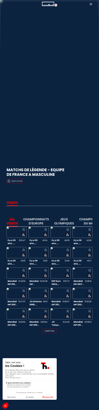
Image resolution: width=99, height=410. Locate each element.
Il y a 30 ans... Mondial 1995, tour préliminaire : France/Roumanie (58, 262)
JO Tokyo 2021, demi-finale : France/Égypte (56, 323)
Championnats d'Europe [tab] (36, 221)
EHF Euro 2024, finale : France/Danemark (57, 283)
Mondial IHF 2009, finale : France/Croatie (34, 283)
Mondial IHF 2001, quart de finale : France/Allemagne (12, 303)
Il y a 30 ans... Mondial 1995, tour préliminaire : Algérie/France (80, 262)
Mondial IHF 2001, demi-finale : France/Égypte (34, 323)
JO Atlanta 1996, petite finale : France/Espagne (36, 303)
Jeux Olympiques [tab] (64, 221)
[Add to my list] (23, 229)
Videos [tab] (12, 203)
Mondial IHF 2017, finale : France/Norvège (79, 323)
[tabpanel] (49, 274)
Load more (49, 331)
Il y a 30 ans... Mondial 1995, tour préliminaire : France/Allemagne (14, 262)
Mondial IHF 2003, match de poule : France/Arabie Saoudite (79, 303)
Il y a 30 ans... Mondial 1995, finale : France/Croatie (13, 242)
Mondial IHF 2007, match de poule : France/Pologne (13, 323)
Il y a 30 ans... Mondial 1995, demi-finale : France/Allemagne (35, 242)
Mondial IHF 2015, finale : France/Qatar (13, 283)
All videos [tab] (12, 221)
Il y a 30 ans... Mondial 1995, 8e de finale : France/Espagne (79, 242)
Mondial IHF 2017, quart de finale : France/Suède (79, 283)
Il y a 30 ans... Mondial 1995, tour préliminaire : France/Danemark (36, 262)
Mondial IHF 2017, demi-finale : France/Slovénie (56, 303)
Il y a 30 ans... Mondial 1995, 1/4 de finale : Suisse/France (57, 242)
